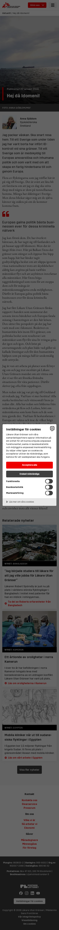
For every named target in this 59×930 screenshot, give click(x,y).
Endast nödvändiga (29, 473)
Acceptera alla (29, 464)
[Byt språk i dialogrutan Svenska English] (51, 428)
